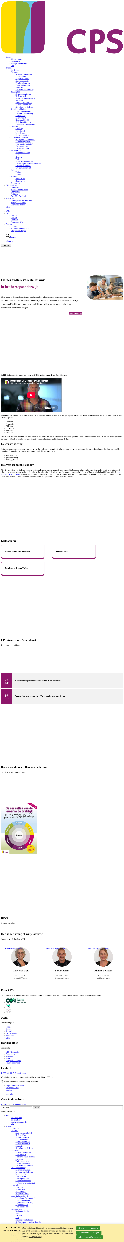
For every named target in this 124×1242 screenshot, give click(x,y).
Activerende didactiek (24, 74)
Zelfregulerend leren (23, 105)
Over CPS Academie (19, 196)
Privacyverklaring (12, 1088)
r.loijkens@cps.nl (103, 978)
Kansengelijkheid (22, 120)
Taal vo (18, 174)
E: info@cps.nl (20, 1073)
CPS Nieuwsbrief (12, 1052)
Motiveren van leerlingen (25, 98)
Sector (8, 57)
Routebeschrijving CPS (20, 228)
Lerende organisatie (23, 111)
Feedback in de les (23, 83)
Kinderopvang (16, 59)
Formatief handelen (23, 85)
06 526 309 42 (103, 976)
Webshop (9, 211)
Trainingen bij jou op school (21, 200)
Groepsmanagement (23, 168)
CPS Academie (11, 185)
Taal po (18, 172)
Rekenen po (20, 179)
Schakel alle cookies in (88, 1228)
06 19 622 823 (62, 976)
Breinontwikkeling (23, 153)
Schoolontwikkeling (18, 109)
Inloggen (9, 241)
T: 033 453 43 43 (7, 1073)
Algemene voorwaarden (15, 1086)
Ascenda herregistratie (19, 190)
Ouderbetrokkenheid (23, 122)
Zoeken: (6, 1107)
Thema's (9, 68)
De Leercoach (21, 96)
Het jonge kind (16, 150)
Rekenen (19, 157)
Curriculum (15, 70)
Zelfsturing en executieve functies (28, 163)
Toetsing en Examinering (25, 124)
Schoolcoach (20, 131)
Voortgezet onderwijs (19, 63)
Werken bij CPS (17, 222)
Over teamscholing (18, 205)
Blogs (8, 207)
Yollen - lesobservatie (24, 103)
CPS (7, 213)
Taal (17, 159)
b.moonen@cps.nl (62, 978)
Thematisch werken (23, 166)
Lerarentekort (21, 118)
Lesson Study (21, 116)
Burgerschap (15, 183)
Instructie (19, 87)
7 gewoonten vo (22, 146)
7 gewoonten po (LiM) (24, 144)
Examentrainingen (22, 81)
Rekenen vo (20, 181)
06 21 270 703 (20, 976)
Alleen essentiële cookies (89, 1237)
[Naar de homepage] (62, 53)
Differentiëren (21, 76)
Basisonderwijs (16, 61)
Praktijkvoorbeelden (18, 203)
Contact (9, 224)
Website (4, 1104)
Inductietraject (21, 133)
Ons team (14, 220)
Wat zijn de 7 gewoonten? (25, 140)
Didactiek (14, 72)
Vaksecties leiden (22, 135)
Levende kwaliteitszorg (24, 113)
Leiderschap (15, 126)
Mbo (12, 66)
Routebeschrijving (13, 1063)
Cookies (9, 1090)
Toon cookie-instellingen (88, 1233)
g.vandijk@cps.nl (20, 978)
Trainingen (15, 187)
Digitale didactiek (22, 79)
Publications (21, 1104)
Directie (14, 218)
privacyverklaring (35, 1237)
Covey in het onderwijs (19, 137)
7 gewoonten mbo (22, 148)
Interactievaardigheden (24, 161)
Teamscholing (11, 198)
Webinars (14, 194)
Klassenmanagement (23, 94)
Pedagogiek (15, 92)
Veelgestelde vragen (18, 231)
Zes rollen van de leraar (24, 90)
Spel (17, 155)
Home (8, 1027)
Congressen (15, 192)
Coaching (19, 129)
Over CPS (15, 215)
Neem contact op (75, 313)
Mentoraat (19, 100)
